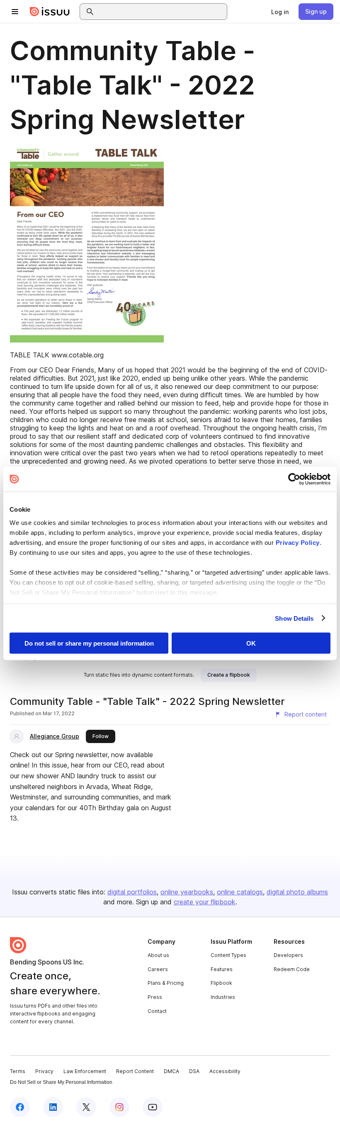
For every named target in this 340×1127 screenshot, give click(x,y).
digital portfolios (132, 892)
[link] (280, 11)
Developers (288, 955)
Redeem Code (292, 969)
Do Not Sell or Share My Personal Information (61, 1082)
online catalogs (240, 892)
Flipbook (221, 983)
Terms (17, 1071)
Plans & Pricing (166, 983)
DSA (194, 1071)
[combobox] (160, 11)
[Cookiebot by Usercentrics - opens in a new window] (294, 479)
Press (155, 997)
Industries (223, 997)
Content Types (228, 955)
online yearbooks (186, 892)
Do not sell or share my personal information (89, 643)
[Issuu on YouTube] (153, 1107)
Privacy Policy (298, 542)
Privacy (44, 1071)
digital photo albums (297, 892)
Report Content (135, 1071)
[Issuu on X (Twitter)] (86, 1107)
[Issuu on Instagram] (119, 1107)
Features (222, 969)
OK (251, 643)
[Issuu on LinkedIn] (53, 1107)
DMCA (171, 1071)
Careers (158, 969)
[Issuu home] (50, 11)
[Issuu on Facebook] (20, 1107)
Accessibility (224, 1071)
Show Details (294, 618)
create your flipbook (205, 902)
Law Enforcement (84, 1071)
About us (158, 955)
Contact (157, 1011)
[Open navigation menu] (15, 11)
